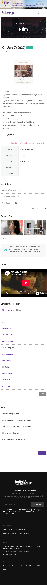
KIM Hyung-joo (7, 354)
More (42, 394)
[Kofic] (5, 13)
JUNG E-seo (6, 328)
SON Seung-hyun (8, 310)
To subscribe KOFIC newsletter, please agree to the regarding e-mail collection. (24, 511)
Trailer (29, 48)
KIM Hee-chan (7, 335)
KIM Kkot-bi (6, 380)
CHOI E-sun (6, 386)
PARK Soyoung (7, 360)
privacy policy (15, 511)
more (10, 134)
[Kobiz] (12, 13)
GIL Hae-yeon (7, 373)
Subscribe (37, 504)
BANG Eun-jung (7, 341)
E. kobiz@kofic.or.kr (10, 554)
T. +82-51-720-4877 (9, 552)
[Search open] (38, 13)
